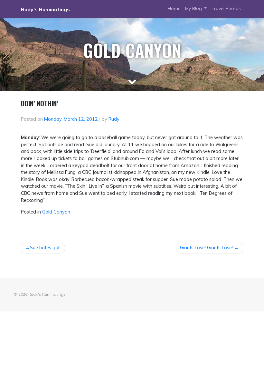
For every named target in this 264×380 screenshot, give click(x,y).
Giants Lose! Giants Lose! (206, 248)
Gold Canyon (56, 212)
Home (174, 8)
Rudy (113, 119)
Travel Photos (226, 8)
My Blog (194, 8)
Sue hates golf (45, 248)
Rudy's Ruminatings (45, 9)
